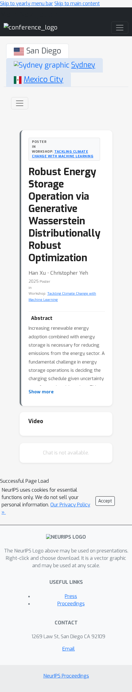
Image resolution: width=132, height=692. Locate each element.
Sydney (83, 65)
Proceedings (71, 603)
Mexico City (43, 79)
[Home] (30, 27)
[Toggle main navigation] (119, 28)
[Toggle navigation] (19, 103)
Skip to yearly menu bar (26, 3)
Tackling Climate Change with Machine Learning (62, 154)
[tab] (37, 51)
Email (68, 649)
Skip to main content (77, 3)
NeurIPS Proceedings (66, 676)
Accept (105, 501)
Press (71, 596)
